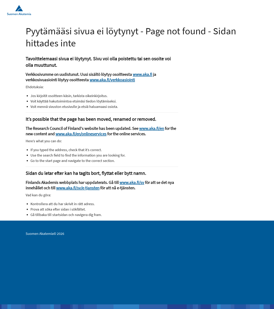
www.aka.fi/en (151, 128)
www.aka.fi (142, 74)
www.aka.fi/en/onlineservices (81, 133)
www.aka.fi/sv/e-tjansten (77, 187)
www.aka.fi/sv (132, 182)
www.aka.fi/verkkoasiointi (112, 79)
